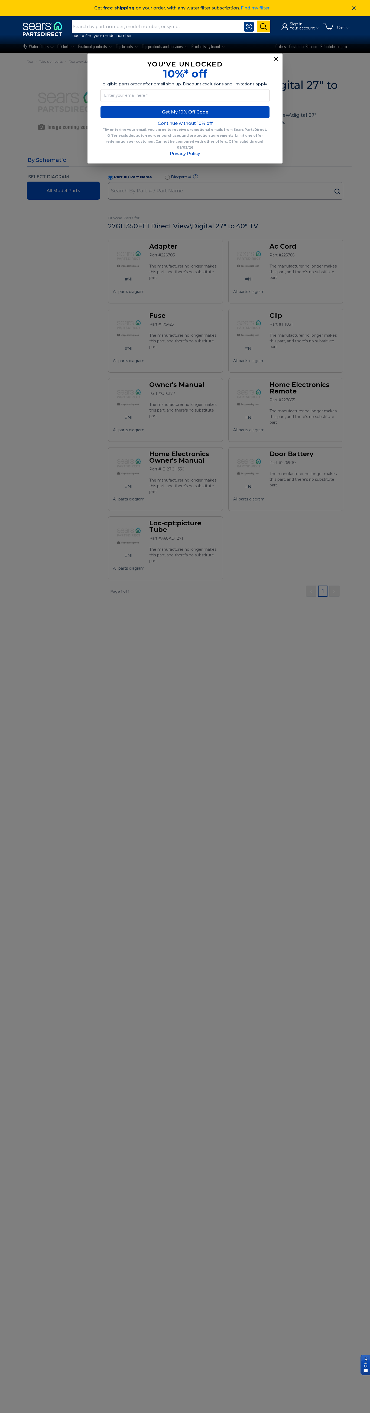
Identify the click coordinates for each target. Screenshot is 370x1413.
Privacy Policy (185, 153)
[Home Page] (44, 28)
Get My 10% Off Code (185, 112)
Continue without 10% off (185, 123)
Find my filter (255, 8)
